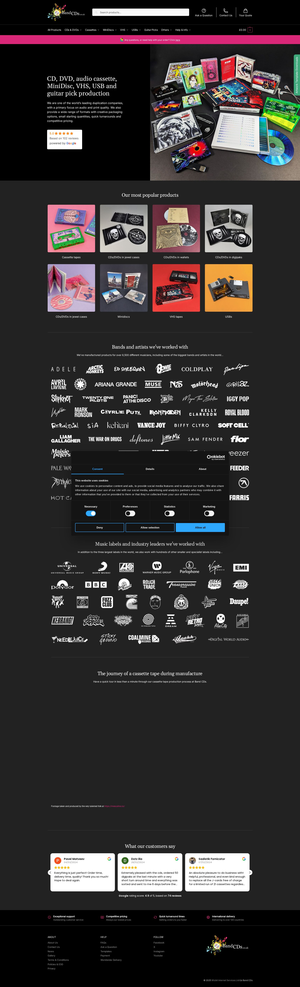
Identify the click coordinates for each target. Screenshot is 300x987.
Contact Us (225, 15)
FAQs (103, 942)
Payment (105, 955)
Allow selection (150, 527)
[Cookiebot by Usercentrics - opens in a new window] (209, 457)
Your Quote (245, 15)
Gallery (51, 955)
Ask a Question (203, 15)
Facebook (159, 942)
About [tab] (202, 468)
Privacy (51, 968)
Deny (99, 527)
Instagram (159, 951)
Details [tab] (150, 468)
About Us (53, 942)
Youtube (158, 955)
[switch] (130, 513)
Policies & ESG (55, 964)
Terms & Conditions (58, 960)
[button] (245, 30)
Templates (106, 951)
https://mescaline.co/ (114, 806)
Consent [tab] (97, 468)
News (51, 951)
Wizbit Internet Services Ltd (225, 980)
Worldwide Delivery (111, 960)
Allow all (200, 527)
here (177, 40)
